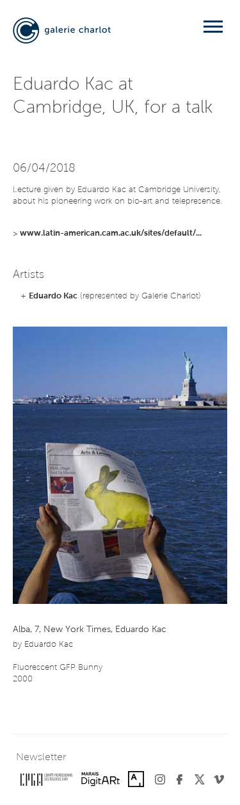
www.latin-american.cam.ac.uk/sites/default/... (111, 233)
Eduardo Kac (53, 296)
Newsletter (41, 757)
